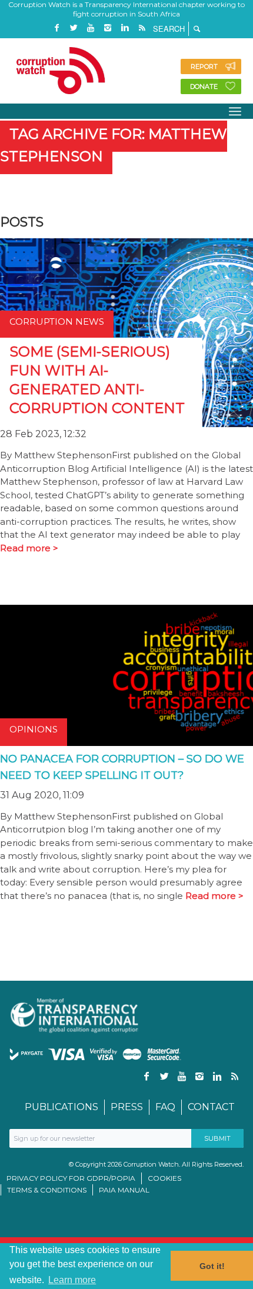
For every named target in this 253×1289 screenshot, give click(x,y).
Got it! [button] (212, 1266)
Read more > (29, 548)
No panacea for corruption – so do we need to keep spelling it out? (122, 767)
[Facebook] (56, 28)
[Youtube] (90, 28)
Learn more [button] (72, 1280)
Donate (204, 86)
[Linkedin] (125, 28)
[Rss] (142, 28)
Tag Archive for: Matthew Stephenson (113, 145)
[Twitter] (73, 28)
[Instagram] (107, 28)
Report (204, 66)
